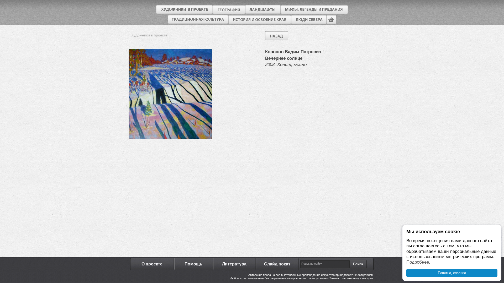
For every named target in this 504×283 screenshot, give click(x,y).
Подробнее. (418, 262)
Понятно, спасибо (452, 273)
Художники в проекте (149, 35)
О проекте (151, 264)
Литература (234, 264)
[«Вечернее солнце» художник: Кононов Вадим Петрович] (170, 137)
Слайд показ (277, 264)
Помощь (193, 264)
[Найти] (357, 264)
